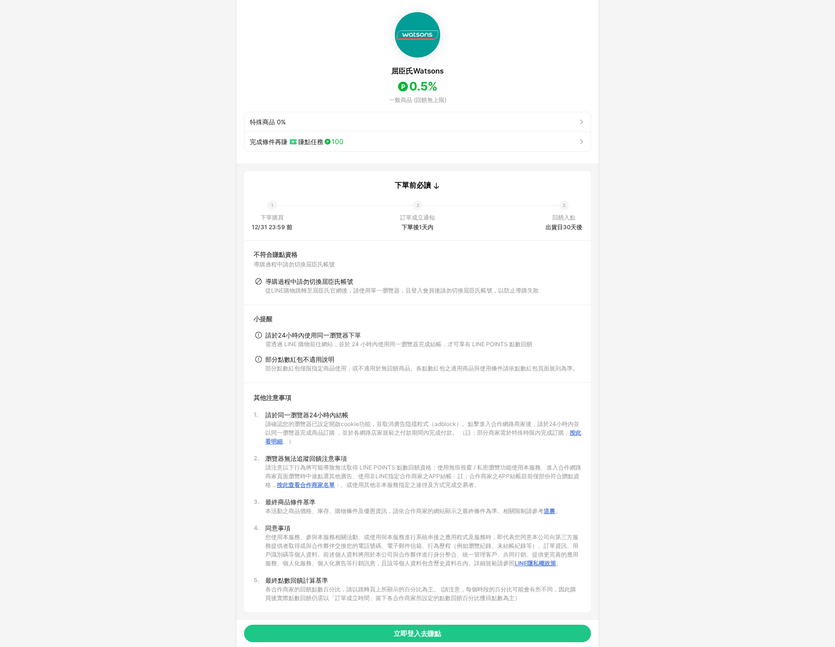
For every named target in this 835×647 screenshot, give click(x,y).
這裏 (549, 511)
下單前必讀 (413, 185)
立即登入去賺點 (417, 633)
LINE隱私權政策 (535, 563)
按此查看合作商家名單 (306, 484)
